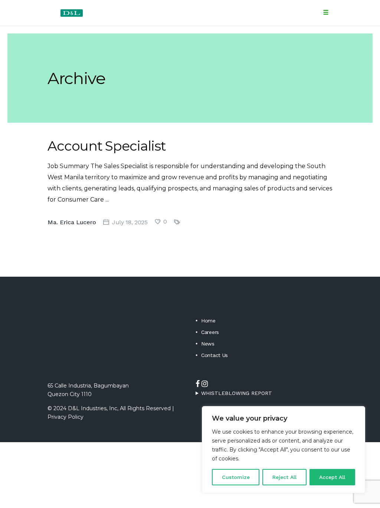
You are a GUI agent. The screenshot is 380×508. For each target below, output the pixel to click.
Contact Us (214, 355)
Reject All (284, 477)
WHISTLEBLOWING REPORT (236, 393)
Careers (210, 332)
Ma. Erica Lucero (72, 222)
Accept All (332, 477)
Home (208, 321)
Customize (236, 477)
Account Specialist (107, 146)
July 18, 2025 (130, 222)
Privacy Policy (65, 417)
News (207, 344)
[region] (283, 449)
